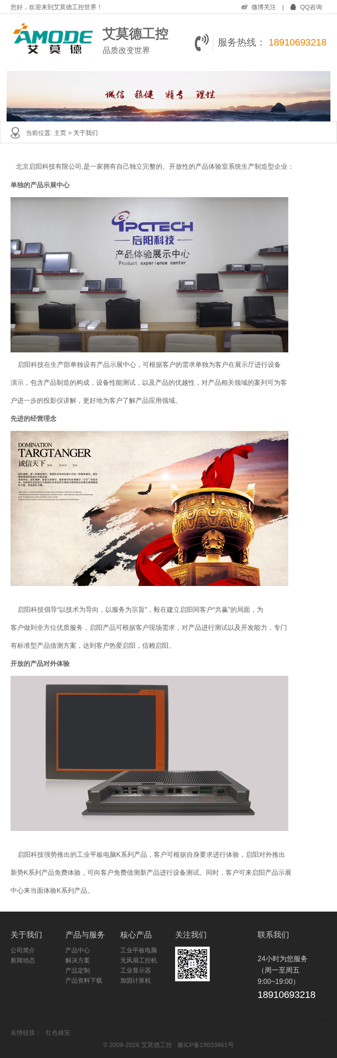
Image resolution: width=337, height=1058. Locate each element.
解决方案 (77, 960)
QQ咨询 (310, 7)
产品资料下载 (83, 980)
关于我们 (85, 132)
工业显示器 (135, 970)
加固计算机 (135, 980)
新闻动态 (23, 960)
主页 (60, 132)
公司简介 (23, 950)
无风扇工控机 (138, 960)
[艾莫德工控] (54, 42)
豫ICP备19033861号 (205, 1044)
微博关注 (264, 7)
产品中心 (77, 950)
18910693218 (297, 42)
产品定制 (77, 970)
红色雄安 (58, 1032)
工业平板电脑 (138, 950)
